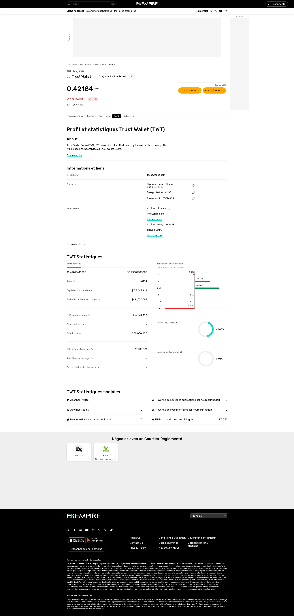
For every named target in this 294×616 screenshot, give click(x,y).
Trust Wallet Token (96, 64)
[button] (5, 4)
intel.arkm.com (155, 213)
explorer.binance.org (158, 208)
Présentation (75, 116)
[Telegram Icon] (99, 530)
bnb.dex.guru (154, 229)
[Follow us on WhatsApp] (216, 11)
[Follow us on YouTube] (220, 11)
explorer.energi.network (160, 224)
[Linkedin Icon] (81, 530)
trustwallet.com (156, 174)
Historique (128, 116)
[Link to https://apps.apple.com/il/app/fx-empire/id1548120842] (76, 540)
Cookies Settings (168, 542)
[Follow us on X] (211, 11)
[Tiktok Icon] (111, 530)
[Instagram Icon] (93, 530)
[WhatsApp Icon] (105, 530)
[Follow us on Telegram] (225, 11)
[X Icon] (68, 530)
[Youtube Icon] (87, 530)
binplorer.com (154, 235)
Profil (116, 116)
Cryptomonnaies (75, 64)
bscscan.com (154, 219)
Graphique (105, 116)
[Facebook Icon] (74, 530)
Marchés (91, 116)
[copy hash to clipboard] (193, 185)
